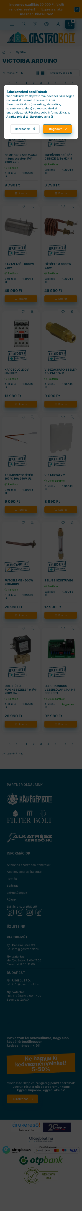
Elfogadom (55, 129)
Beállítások (22, 129)
